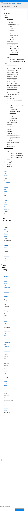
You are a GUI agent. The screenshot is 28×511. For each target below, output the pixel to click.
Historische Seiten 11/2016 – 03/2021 (10, 6)
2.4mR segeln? (7, 13)
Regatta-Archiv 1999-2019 (12, 43)
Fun (7, 470)
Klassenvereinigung (8, 125)
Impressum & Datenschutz (9, 162)
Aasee (11, 26)
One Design (22, 470)
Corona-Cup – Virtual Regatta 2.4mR (6, 205)
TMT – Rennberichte (14, 54)
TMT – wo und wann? (14, 48)
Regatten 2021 (10, 19)
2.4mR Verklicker (10, 140)
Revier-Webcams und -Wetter (13, 24)
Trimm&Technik (7, 96)
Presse (2, 473)
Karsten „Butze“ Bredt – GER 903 (14, 68)
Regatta (7, 474)
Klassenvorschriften (11, 98)
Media (5, 149)
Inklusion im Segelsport (15, 137)
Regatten (6, 17)
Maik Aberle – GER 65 (12, 65)
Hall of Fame (9, 57)
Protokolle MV (10, 144)
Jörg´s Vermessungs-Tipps (12, 103)
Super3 (20, 473)
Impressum (9, 164)
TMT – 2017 (15, 50)
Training (2, 476)
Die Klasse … (7, 11)
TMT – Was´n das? (14, 46)
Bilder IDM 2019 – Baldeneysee (16, 155)
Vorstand (9, 129)
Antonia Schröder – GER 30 (13, 90)
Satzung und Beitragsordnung (13, 142)
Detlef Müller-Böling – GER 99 (13, 85)
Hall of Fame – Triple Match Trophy (17, 61)
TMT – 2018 (15, 52)
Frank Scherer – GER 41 (12, 89)
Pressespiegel (10, 161)
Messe (13, 470)
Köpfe (5, 63)
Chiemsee (12, 31)
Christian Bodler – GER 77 (12, 67)
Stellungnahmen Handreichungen (14, 135)
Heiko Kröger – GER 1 (12, 78)
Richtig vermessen (13, 109)
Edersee (11, 33)
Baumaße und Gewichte (15, 111)
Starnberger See (13, 39)
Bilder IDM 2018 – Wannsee (16, 153)
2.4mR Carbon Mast (6, 383)
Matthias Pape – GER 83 (12, 87)
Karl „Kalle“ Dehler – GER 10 (13, 70)
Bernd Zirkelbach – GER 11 (13, 94)
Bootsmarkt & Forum (8, 148)
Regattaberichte (10, 41)
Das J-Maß (12, 114)
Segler (15, 474)
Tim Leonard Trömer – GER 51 (13, 92)
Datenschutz (9, 166)
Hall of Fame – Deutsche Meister (17, 59)
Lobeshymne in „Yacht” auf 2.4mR (7, 187)
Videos (8, 159)
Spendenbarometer (11, 127)
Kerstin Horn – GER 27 (12, 76)
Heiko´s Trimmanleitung (12, 122)
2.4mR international (11, 146)
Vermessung (7, 476)
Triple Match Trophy (11, 44)
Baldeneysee (12, 28)
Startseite (6, 9)
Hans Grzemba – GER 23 (12, 74)
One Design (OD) (13, 120)
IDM (10, 470)
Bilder (8, 151)
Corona (3, 470)
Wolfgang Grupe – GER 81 (12, 72)
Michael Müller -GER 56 (12, 83)
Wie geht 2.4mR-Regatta (15, 138)
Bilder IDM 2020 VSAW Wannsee (17, 157)
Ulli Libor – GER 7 (11, 81)
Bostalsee (12, 30)
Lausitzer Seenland (14, 35)
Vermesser (9, 102)
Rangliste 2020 (10, 22)
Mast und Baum (13, 113)
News (5, 15)
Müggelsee (12, 37)
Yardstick (9, 55)
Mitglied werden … (11, 133)
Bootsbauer (9, 124)
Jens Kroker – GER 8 (11, 79)
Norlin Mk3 (18, 470)
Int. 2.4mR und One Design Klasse (14, 100)
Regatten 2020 (10, 20)
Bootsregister (9, 131)
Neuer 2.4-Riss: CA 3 (6, 174)
